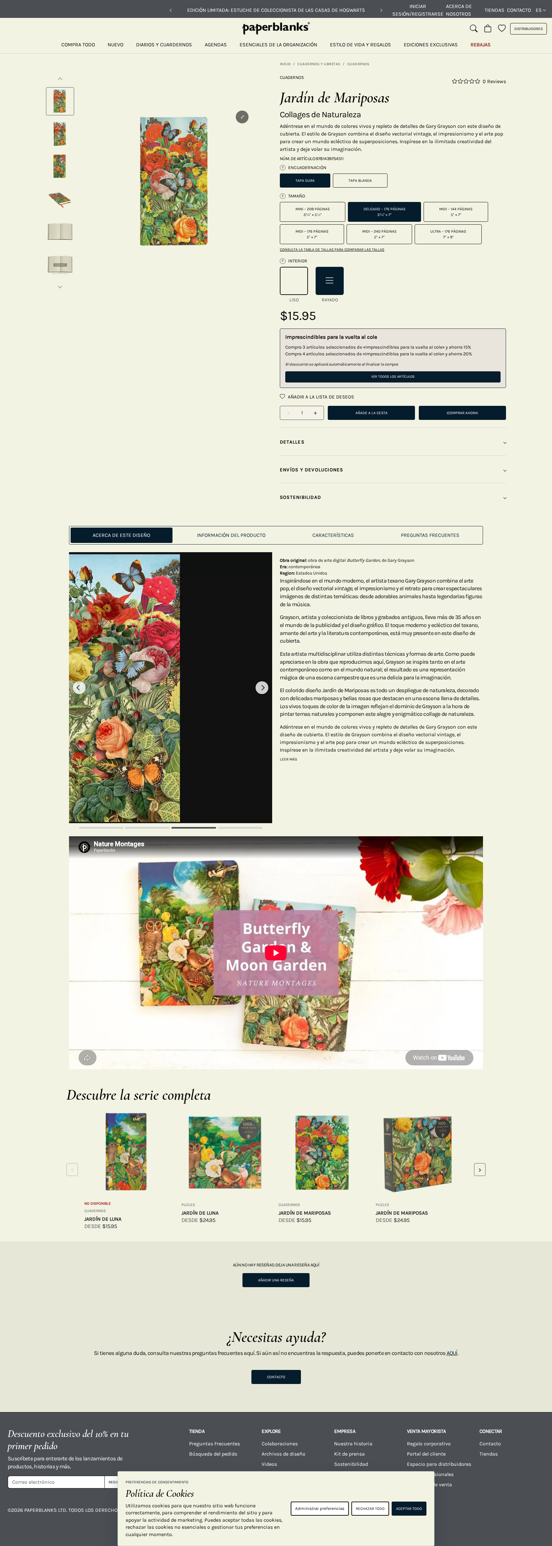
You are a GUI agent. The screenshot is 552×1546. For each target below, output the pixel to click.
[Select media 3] (60, 166)
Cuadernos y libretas (318, 64)
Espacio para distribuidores (439, 1464)
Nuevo (115, 45)
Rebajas (481, 45)
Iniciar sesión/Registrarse (417, 10)
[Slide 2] (147, 828)
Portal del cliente (426, 1454)
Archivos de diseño (283, 1454)
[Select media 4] (60, 199)
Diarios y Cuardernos (164, 45)
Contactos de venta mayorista (429, 1488)
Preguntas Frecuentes (214, 1444)
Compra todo (78, 45)
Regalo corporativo (429, 1444)
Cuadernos (358, 64)
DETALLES (292, 442)
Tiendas (494, 10)
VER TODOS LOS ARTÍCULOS (393, 377)
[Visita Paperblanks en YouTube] (442, 1514)
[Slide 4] (240, 828)
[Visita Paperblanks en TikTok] (472, 1514)
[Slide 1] (101, 828)
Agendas (216, 45)
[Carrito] (488, 29)
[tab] (121, 535)
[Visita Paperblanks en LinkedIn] (502, 1514)
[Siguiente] (381, 10)
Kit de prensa (349, 1454)
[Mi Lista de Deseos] (502, 29)
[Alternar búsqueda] (474, 29)
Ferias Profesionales (430, 1474)
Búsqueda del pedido (214, 1454)
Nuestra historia (353, 1444)
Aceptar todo (409, 1508)
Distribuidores (528, 29)
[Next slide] (262, 687)
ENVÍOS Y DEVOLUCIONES (311, 470)
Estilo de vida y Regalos (360, 45)
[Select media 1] (60, 101)
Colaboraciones (280, 1444)
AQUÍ (452, 1353)
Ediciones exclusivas (431, 45)
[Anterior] (171, 10)
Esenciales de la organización (278, 45)
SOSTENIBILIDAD (300, 497)
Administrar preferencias (319, 1508)
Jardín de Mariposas (305, 1213)
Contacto (519, 10)
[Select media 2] (60, 134)
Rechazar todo (370, 1508)
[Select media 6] (60, 264)
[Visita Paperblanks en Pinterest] (532, 1514)
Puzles (188, 1204)
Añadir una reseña (276, 1280)
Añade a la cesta (371, 413)
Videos (269, 1464)
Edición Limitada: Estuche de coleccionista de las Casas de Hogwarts (276, 10)
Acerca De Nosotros (459, 10)
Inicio (285, 64)
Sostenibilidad (351, 1464)
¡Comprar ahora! (462, 413)
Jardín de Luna (102, 1219)
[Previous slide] (79, 687)
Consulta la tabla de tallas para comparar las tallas (332, 249)
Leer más (288, 759)
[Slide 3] (194, 828)
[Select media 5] (60, 232)
